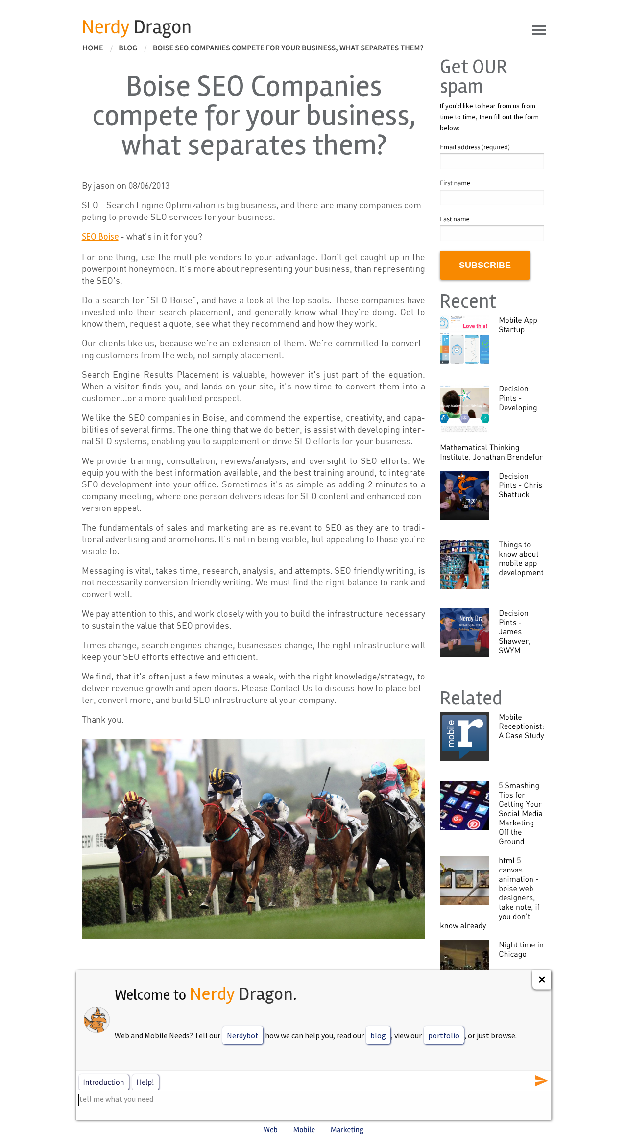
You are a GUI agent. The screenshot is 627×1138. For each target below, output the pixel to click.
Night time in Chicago (521, 949)
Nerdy (137, 27)
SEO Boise (100, 236)
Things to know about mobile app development (521, 558)
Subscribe (485, 265)
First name (455, 182)
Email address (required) (475, 147)
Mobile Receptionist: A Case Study (521, 726)
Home (93, 48)
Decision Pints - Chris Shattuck (520, 485)
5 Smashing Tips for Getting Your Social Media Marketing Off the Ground (521, 813)
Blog (128, 48)
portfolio (443, 1035)
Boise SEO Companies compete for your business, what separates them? (288, 48)
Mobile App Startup (518, 324)
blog (378, 1035)
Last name (454, 219)
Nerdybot (243, 1035)
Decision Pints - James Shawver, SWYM (515, 631)
